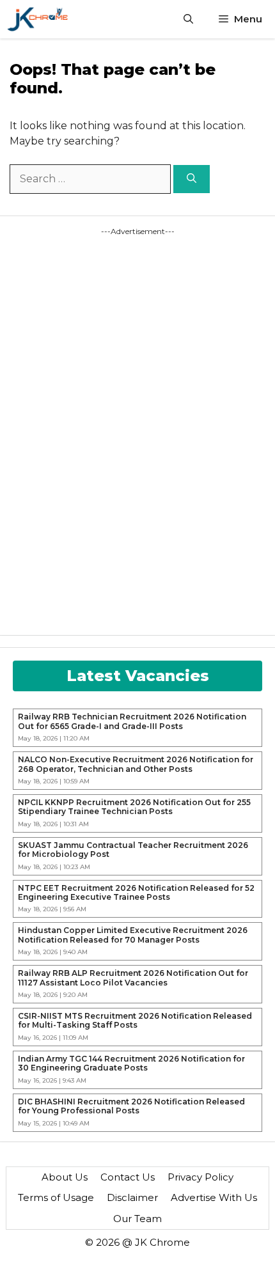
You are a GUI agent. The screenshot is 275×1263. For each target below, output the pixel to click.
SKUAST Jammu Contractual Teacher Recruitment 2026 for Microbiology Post (133, 850)
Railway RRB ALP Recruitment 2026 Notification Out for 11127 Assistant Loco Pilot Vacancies (133, 978)
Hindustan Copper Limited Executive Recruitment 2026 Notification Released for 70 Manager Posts (133, 935)
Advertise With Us (214, 1197)
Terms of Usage (56, 1197)
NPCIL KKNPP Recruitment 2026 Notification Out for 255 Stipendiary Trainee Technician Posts (134, 807)
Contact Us (127, 1177)
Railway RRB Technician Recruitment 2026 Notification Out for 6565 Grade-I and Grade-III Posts (132, 721)
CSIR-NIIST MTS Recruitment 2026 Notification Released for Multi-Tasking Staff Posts (135, 1021)
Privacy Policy (200, 1177)
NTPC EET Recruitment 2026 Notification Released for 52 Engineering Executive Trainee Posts (136, 893)
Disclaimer (132, 1197)
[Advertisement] (83, 429)
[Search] (191, 179)
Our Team (137, 1218)
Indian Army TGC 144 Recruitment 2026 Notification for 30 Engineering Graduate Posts (131, 1063)
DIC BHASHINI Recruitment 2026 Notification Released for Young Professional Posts (131, 1106)
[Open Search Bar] (188, 19)
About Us (65, 1177)
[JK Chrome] (37, 19)
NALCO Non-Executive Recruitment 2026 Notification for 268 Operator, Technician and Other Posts (135, 764)
